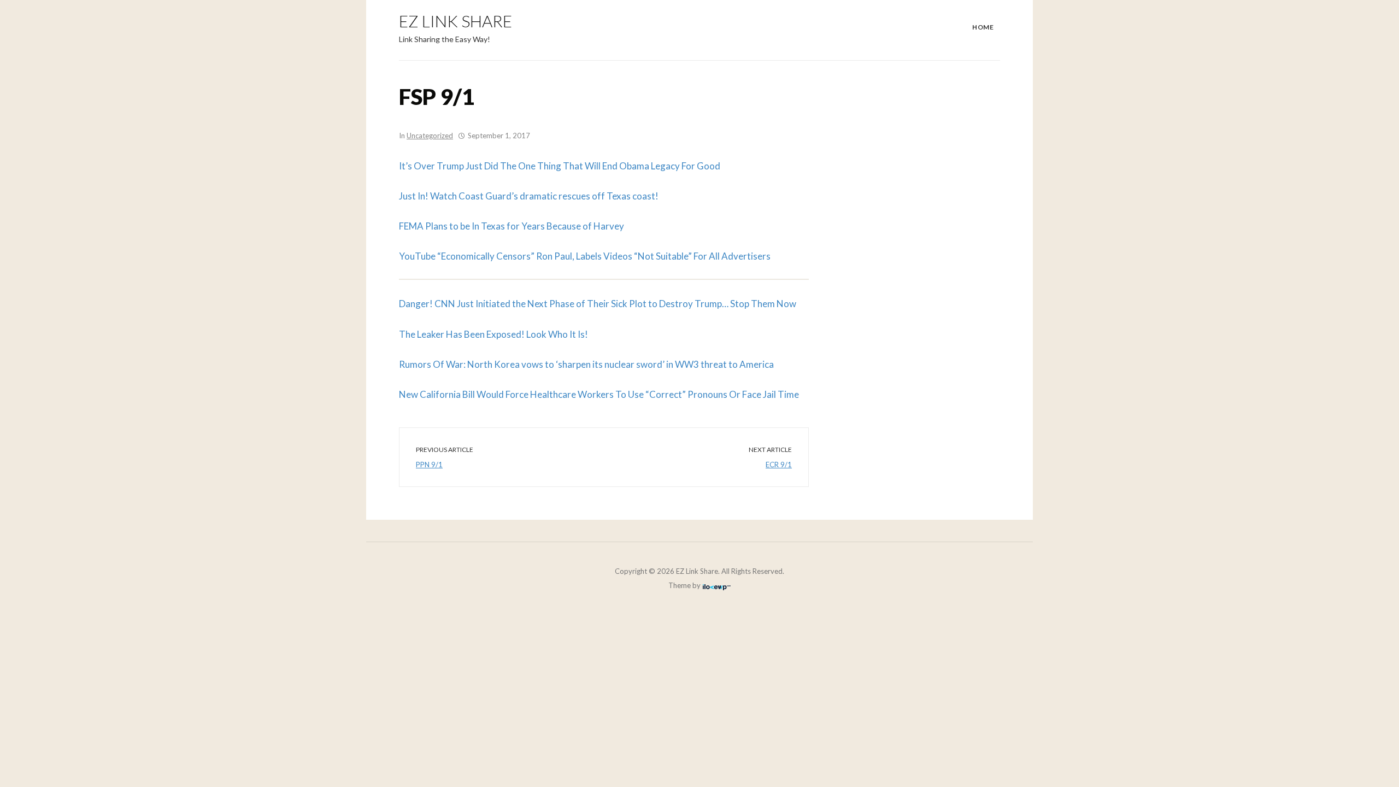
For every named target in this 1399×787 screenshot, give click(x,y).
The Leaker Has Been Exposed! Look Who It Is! (493, 334)
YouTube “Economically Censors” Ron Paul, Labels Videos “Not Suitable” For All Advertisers (585, 256)
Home (983, 27)
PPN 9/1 (429, 464)
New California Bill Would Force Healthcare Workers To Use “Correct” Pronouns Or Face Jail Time (599, 394)
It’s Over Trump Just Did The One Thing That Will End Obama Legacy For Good (559, 166)
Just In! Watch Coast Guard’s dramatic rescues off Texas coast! (529, 196)
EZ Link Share (455, 21)
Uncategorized (430, 135)
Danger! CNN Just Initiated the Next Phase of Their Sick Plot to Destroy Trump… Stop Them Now (597, 303)
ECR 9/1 (779, 464)
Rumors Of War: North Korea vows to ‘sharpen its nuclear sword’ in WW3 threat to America (586, 364)
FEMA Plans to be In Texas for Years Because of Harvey (511, 226)
